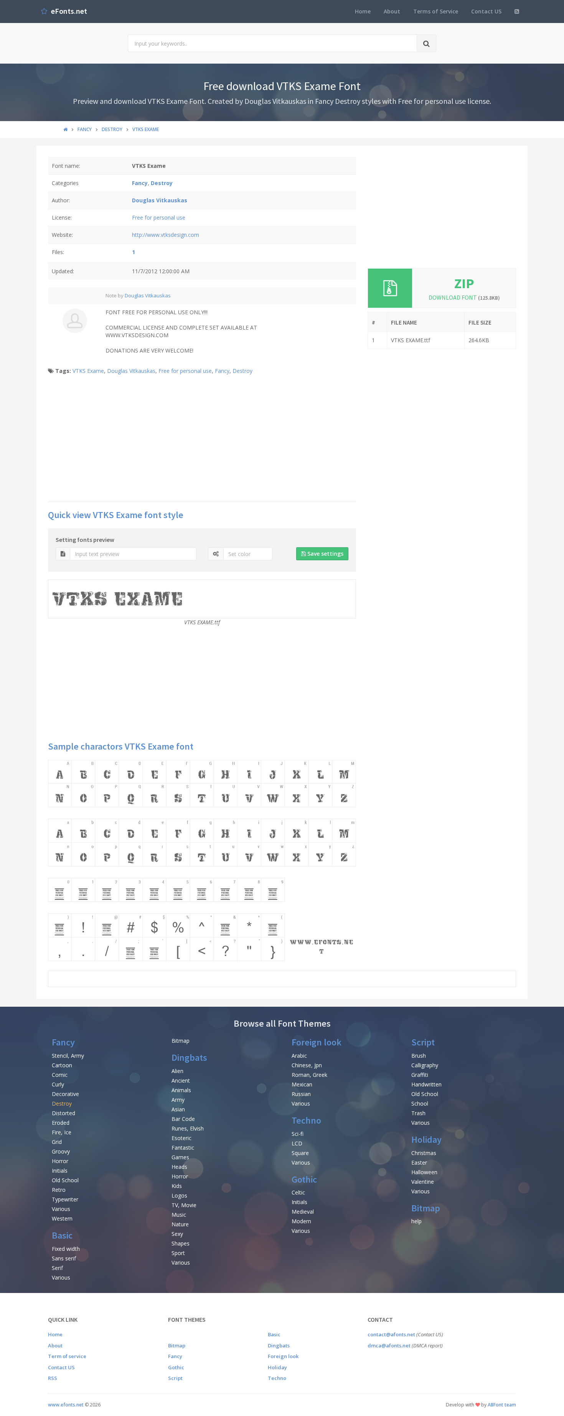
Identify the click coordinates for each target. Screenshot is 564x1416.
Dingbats (189, 1057)
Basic (62, 1235)
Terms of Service (435, 11)
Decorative (65, 1094)
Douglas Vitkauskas (148, 295)
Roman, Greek (309, 1074)
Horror (60, 1161)
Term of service (67, 1356)
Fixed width (66, 1248)
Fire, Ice (61, 1132)
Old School (65, 1180)
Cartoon (62, 1065)
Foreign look (316, 1042)
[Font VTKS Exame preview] (202, 860)
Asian (178, 1109)
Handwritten (426, 1084)
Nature (180, 1224)
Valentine (422, 1181)
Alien (177, 1071)
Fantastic (183, 1147)
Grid (57, 1141)
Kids (177, 1186)
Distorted (63, 1113)
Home (363, 11)
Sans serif (64, 1258)
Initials (60, 1170)
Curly (58, 1084)
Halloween (424, 1172)
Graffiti (419, 1074)
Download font (464, 297)
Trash (418, 1113)
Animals (181, 1090)
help (416, 1221)
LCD (297, 1143)
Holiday (426, 1139)
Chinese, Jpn (307, 1065)
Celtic (298, 1192)
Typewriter (65, 1199)
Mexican (302, 1084)
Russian (301, 1094)
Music (179, 1214)
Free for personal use (158, 217)
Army (178, 1099)
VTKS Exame (88, 370)
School (419, 1103)
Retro (59, 1189)
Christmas (423, 1153)
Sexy (177, 1233)
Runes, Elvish (188, 1128)
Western (62, 1218)
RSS (52, 1378)
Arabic (299, 1055)
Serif (57, 1268)
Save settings (324, 553)
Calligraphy (424, 1065)
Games (180, 1157)
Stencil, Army (68, 1055)
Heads (179, 1166)
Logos (179, 1195)
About (392, 11)
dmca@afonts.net (389, 1345)
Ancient (181, 1080)
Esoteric (181, 1138)
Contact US (486, 11)
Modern (301, 1221)
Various (61, 1209)
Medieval (303, 1211)
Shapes (181, 1243)
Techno (306, 1120)
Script (423, 1042)
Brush (418, 1055)
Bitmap (181, 1040)
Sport (178, 1253)
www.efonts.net (66, 1404)
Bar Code (183, 1118)
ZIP (464, 283)
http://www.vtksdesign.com (165, 234)
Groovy (61, 1151)
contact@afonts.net (391, 1334)
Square (300, 1153)
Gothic (304, 1179)
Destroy (242, 370)
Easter (419, 1162)
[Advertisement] (202, 440)
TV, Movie (184, 1205)
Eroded (60, 1122)
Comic (60, 1074)
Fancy (222, 370)
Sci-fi (297, 1133)
